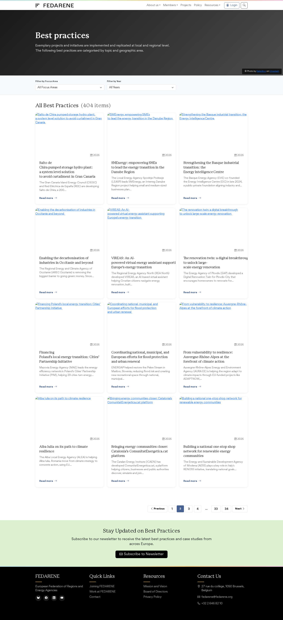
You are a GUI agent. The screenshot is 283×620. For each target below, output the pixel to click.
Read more (46, 198)
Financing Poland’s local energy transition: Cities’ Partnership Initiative (69, 357)
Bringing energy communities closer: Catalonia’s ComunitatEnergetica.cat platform (139, 451)
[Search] (244, 5)
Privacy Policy (152, 597)
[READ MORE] (69, 119)
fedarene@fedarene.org (216, 597)
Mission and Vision (155, 586)
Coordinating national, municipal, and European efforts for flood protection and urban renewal (140, 357)
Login (233, 5)
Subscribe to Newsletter (144, 554)
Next (238, 508)
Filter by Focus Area (46, 81)
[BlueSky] (38, 598)
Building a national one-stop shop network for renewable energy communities (209, 451)
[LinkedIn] (54, 598)
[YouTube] (62, 598)
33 (216, 508)
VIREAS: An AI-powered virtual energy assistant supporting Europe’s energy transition (145, 263)
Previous (159, 508)
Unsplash (274, 71)
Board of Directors (155, 592)
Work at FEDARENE (102, 592)
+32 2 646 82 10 (212, 603)
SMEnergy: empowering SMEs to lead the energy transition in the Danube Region (137, 167)
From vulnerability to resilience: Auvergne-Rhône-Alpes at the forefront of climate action (208, 357)
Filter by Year (114, 81)
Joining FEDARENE (102, 586)
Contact (94, 597)
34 (226, 508)
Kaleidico (261, 71)
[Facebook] (46, 598)
